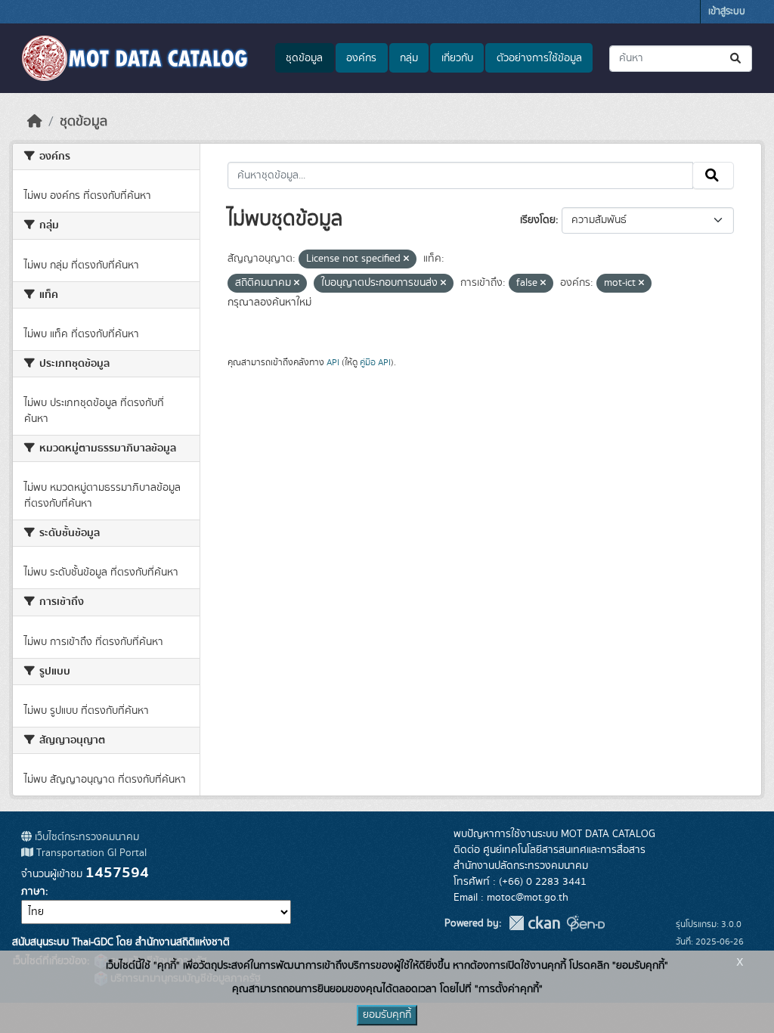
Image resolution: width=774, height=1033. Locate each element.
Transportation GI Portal (90, 853)
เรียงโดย (538, 220)
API (333, 362)
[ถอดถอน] (406, 259)
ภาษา (33, 891)
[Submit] (736, 58)
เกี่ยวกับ (457, 58)
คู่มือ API (375, 362)
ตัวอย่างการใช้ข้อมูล (539, 58)
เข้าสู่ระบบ (726, 12)
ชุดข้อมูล (304, 58)
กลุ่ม (409, 58)
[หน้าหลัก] (34, 122)
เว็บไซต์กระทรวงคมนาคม (85, 837)
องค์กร (361, 58)
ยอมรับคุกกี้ (387, 1014)
